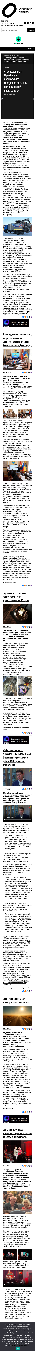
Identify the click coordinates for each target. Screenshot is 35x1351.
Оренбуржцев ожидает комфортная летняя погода (16, 1000)
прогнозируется (9, 1036)
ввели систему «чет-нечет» (20, 967)
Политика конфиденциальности (20, 1345)
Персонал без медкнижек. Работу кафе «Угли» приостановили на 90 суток (16, 596)
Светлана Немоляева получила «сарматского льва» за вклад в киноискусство (17, 1133)
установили (18, 866)
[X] (29, 317)
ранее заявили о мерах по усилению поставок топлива (16, 982)
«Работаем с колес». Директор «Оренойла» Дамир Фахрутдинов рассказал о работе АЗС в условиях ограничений (17, 757)
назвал (5, 560)
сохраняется (8, 795)
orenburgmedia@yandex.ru (14, 26)
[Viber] (31, 317)
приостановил (9, 633)
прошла (16, 1173)
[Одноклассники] (25, 317)
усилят (27, 378)
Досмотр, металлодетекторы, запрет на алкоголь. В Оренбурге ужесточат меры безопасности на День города (17, 339)
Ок (18, 1348)
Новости (15, 56)
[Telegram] (27, 317)
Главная (7, 56)
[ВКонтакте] (23, 317)
